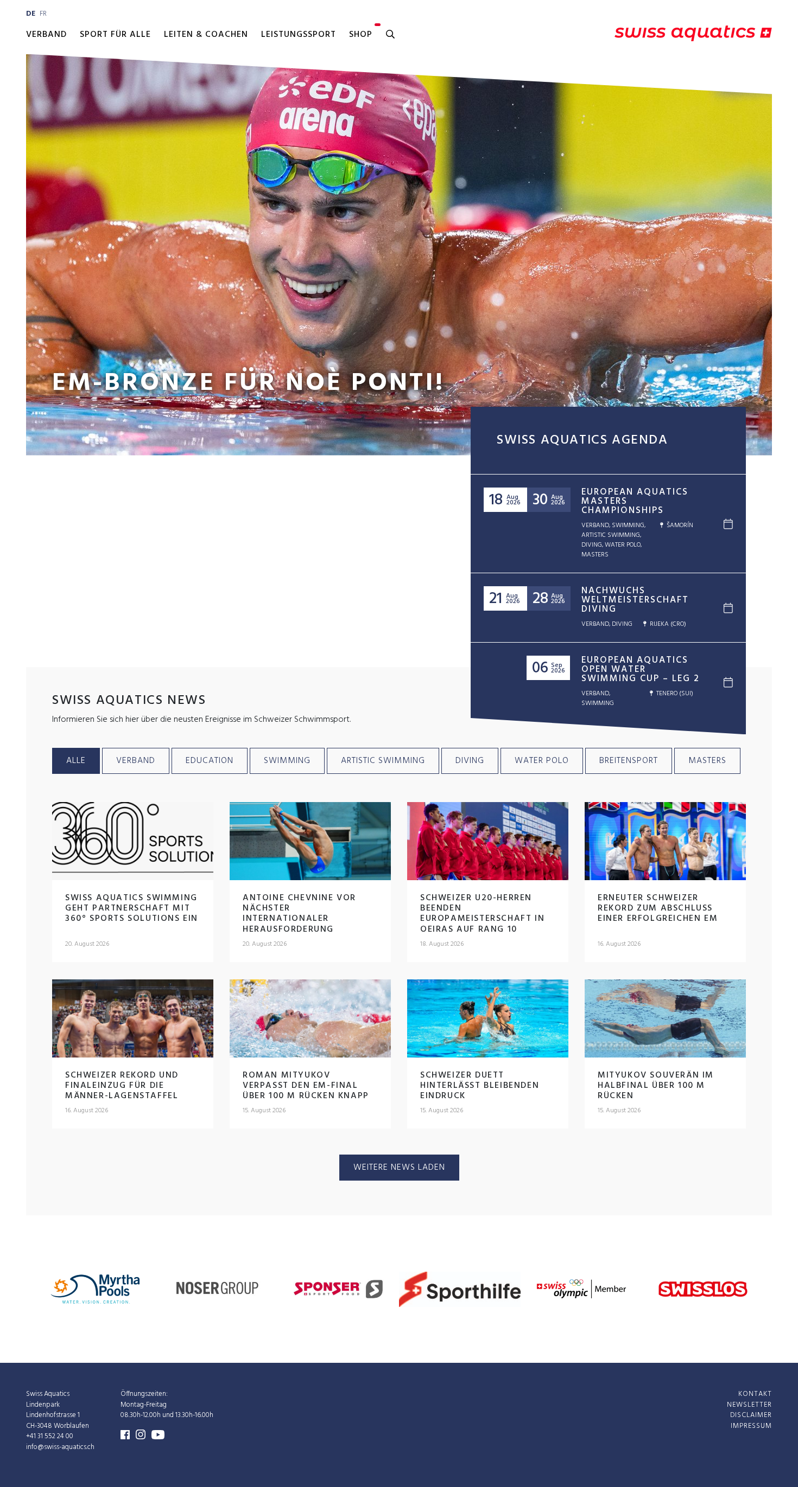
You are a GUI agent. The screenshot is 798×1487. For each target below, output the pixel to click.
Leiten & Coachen (206, 34)
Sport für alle (115, 34)
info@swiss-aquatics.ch (60, 1447)
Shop (360, 34)
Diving (469, 761)
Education (209, 761)
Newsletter (749, 1405)
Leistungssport (298, 34)
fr (43, 14)
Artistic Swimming (383, 761)
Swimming (287, 761)
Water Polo (542, 761)
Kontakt (755, 1394)
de (30, 14)
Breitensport (628, 761)
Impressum (751, 1426)
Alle (76, 761)
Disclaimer (751, 1415)
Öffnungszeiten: (144, 1394)
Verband (46, 34)
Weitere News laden (399, 1168)
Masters (707, 761)
